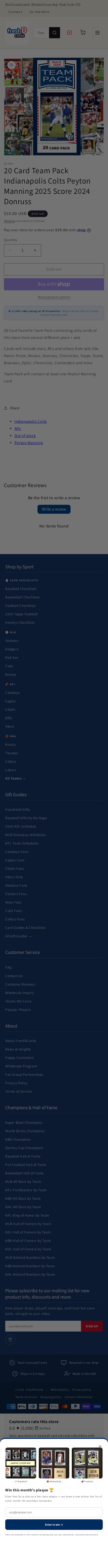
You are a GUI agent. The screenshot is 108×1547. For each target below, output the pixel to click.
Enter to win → (54, 1524)
